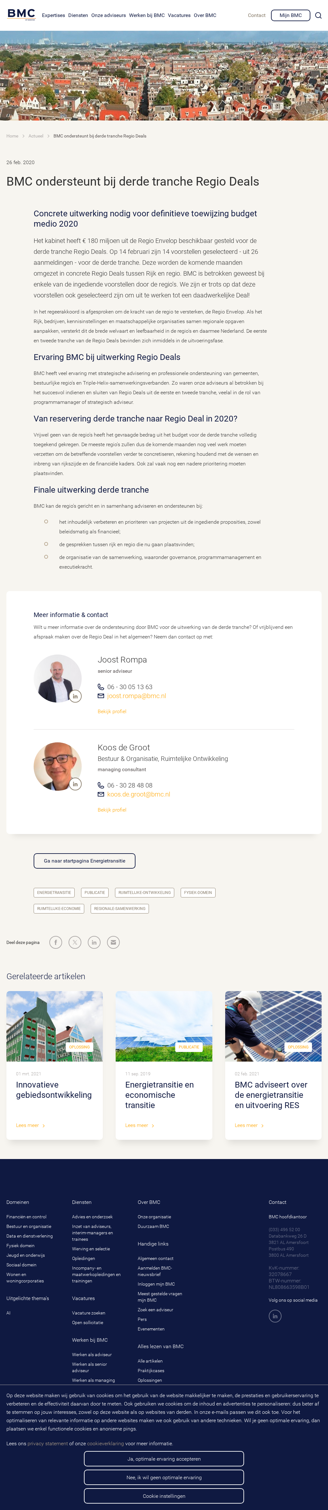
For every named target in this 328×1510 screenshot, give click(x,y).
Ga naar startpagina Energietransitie (84, 861)
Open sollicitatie (87, 1322)
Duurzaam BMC (153, 1226)
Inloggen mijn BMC (156, 1284)
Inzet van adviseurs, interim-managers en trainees (92, 1233)
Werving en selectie (91, 1248)
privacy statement (48, 1443)
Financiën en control (26, 1216)
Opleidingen (83, 1258)
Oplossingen (150, 1380)
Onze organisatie (154, 1216)
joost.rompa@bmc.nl (136, 696)
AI (8, 1312)
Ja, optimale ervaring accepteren (164, 1459)
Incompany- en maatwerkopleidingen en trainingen (96, 1274)
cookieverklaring (105, 1443)
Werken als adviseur (92, 1354)
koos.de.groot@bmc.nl (138, 794)
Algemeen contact (156, 1258)
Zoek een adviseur (155, 1309)
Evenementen (151, 1328)
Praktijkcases (151, 1370)
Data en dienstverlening (29, 1236)
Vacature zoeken (88, 1312)
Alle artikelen (150, 1361)
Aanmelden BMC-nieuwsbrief (155, 1271)
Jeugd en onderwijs (25, 1255)
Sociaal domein (21, 1264)
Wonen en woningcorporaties (25, 1277)
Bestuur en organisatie (28, 1226)
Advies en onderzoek (92, 1216)
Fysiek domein (20, 1245)
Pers (142, 1319)
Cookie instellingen (164, 1496)
